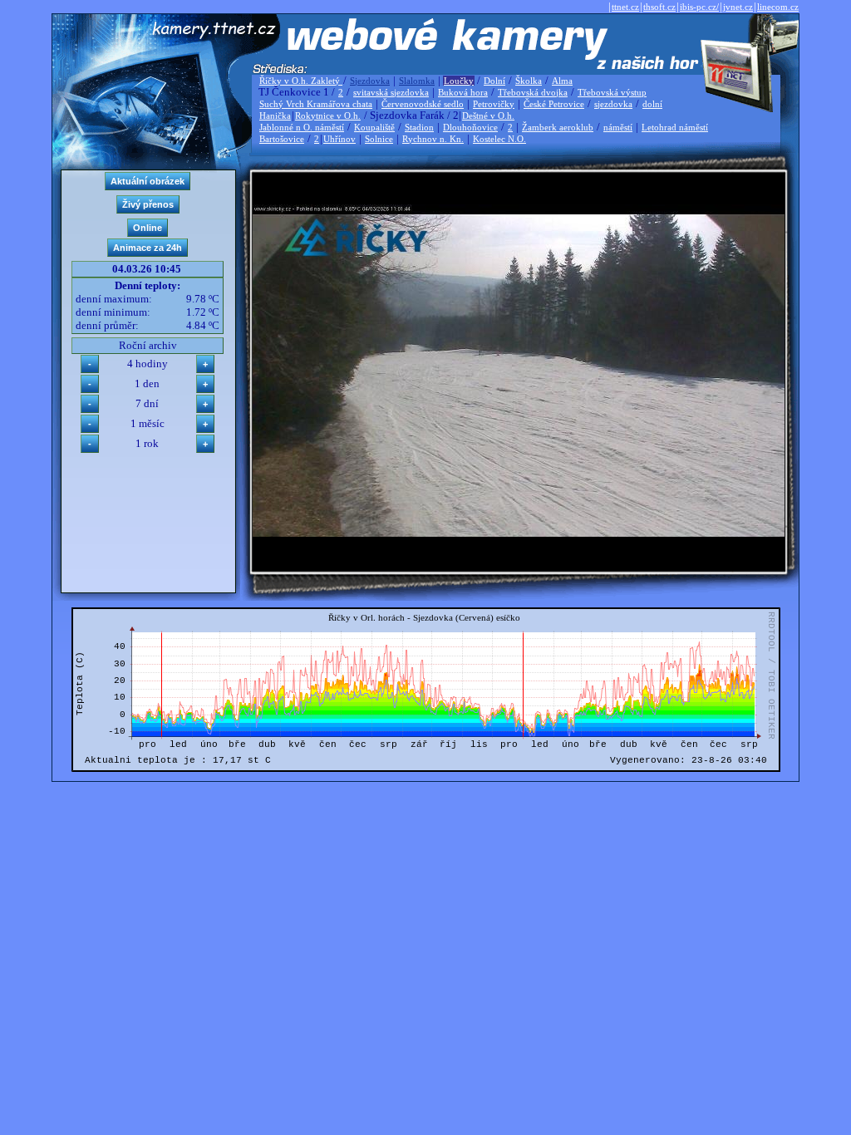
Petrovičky (493, 104)
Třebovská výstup (612, 92)
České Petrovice (554, 104)
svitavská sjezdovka (391, 92)
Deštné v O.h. (488, 115)
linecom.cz (778, 7)
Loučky (459, 81)
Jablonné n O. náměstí (301, 127)
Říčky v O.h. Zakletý (300, 81)
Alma (562, 81)
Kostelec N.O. (499, 139)
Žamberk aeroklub (557, 127)
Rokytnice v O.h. (328, 115)
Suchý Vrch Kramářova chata (315, 104)
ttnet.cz (625, 7)
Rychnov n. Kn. (433, 139)
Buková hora (463, 92)
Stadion (419, 127)
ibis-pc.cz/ (699, 7)
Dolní (494, 81)
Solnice (379, 139)
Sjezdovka (370, 81)
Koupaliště (374, 127)
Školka (528, 81)
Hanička (275, 115)
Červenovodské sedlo (422, 104)
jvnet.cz (738, 7)
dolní (652, 104)
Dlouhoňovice (470, 127)
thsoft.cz (659, 7)
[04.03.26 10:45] (519, 533)
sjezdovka (613, 104)
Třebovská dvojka (533, 92)
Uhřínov (339, 139)
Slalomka (417, 81)
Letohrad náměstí (675, 127)
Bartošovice (281, 139)
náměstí (617, 127)
